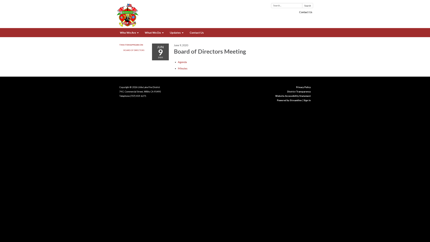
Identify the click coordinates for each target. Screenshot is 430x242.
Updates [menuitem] (175, 32)
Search (307, 5)
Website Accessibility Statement (293, 96)
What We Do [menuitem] (153, 32)
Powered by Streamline (289, 100)
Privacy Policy (303, 87)
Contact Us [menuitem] (197, 32)
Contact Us (305, 12)
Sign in (307, 100)
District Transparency (299, 91)
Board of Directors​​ (133, 50)
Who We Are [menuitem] (128, 32)
